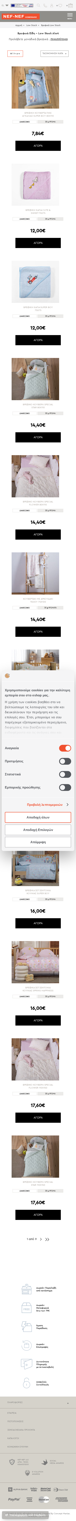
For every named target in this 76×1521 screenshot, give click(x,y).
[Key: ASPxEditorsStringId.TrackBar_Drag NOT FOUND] (7, 236)
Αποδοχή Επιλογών (38, 830)
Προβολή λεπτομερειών (45, 804)
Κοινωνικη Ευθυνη (17, 1447)
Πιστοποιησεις (15, 1421)
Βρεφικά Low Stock (50, 25)
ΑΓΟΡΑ (38, 145)
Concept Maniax (62, 1514)
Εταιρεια (11, 1413)
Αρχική (18, 25)
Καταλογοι (13, 1438)
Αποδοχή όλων (38, 817)
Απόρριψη (38, 842)
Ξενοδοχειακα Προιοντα (21, 1430)
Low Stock (31, 25)
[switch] (65, 761)
